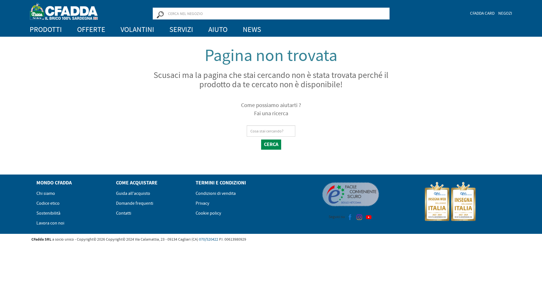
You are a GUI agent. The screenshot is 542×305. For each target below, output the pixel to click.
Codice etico (48, 203)
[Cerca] (160, 14)
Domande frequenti (134, 203)
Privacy (202, 203)
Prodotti (46, 29)
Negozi (505, 13)
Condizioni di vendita (216, 193)
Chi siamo (45, 193)
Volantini (137, 29)
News (252, 29)
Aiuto (218, 29)
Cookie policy (208, 213)
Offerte (91, 29)
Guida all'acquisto (133, 193)
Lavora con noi (50, 223)
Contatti (123, 213)
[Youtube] (368, 216)
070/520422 (208, 239)
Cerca (271, 144)
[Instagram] (359, 216)
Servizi (181, 29)
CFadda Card (482, 13)
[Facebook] (350, 216)
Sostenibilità (48, 213)
